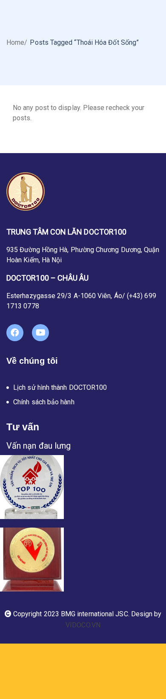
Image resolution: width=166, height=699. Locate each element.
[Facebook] (14, 332)
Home (15, 42)
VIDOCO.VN (83, 625)
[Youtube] (40, 332)
